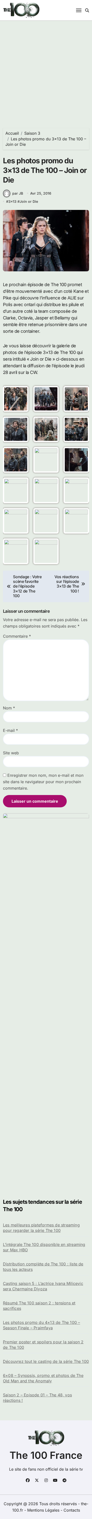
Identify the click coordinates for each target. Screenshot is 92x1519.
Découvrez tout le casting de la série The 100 (46, 1361)
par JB (17, 193)
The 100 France (46, 1455)
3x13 (12, 201)
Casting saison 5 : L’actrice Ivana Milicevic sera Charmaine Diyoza (43, 1286)
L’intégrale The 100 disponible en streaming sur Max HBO (44, 1247)
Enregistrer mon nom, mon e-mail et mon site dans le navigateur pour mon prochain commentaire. (43, 782)
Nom (9, 707)
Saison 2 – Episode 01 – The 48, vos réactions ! (37, 1397)
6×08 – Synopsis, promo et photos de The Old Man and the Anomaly (43, 1378)
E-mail (10, 730)
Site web (11, 752)
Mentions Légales (44, 1510)
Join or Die (29, 201)
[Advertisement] (46, 69)
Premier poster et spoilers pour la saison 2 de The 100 (43, 1344)
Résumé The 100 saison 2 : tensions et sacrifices (39, 1305)
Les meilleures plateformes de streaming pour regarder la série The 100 (41, 1228)
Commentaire (17, 636)
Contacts (72, 1510)
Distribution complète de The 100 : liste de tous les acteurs (43, 1266)
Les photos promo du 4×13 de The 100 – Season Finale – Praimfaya (41, 1325)
